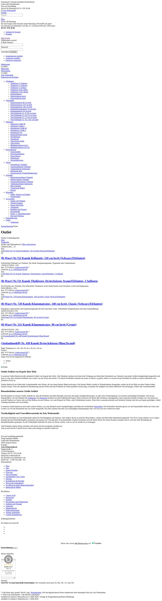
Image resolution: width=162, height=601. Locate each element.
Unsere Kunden (12, 470)
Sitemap (9, 479)
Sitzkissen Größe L (17, 126)
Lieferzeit (9, 506)
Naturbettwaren (11, 218)
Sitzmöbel (9, 192)
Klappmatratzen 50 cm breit (20, 111)
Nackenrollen (15, 152)
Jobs (7, 468)
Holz (3, 240)
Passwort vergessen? (13, 60)
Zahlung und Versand (14, 504)
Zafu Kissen (15, 143)
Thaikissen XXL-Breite (19, 92)
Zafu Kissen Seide (17, 141)
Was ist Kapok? (11, 475)
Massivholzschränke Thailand (21, 177)
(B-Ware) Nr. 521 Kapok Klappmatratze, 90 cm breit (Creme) (38, 324)
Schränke (9, 175)
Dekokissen (14, 158)
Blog (7, 466)
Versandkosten (35, 593)
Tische (8, 162)
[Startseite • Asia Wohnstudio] (8, 10)
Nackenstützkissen (17, 154)
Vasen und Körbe (16, 205)
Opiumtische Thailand (18, 165)
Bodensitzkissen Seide (18, 135)
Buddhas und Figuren (18, 209)
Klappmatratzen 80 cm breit (20, 103)
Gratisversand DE (21, 267)
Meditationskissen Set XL (20, 147)
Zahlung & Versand (13, 32)
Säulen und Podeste (17, 201)
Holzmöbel (98, 406)
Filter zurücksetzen (29, 244)
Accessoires (10, 199)
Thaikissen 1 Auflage (18, 88)
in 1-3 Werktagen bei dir (18, 270)
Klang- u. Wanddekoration (20, 214)
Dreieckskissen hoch (18, 96)
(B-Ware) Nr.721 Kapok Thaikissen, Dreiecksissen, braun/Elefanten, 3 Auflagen (49, 281)
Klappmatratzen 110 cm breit (21, 105)
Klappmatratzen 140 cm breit (21, 107)
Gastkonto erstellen (13, 58)
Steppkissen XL (16, 133)
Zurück (3, 226)
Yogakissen (14, 139)
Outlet (8, 220)
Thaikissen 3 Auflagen (18, 83)
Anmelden (13, 52)
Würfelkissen (15, 137)
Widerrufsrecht (11, 508)
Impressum (10, 498)
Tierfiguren (14, 207)
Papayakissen (15, 156)
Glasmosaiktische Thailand (20, 167)
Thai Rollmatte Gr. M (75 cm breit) (23, 115)
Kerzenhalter (15, 212)
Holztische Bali (16, 171)
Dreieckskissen (16, 94)
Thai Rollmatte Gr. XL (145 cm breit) (24, 120)
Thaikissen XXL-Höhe (19, 90)
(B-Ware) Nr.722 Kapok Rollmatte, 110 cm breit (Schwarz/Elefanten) (43, 258)
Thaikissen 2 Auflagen (18, 86)
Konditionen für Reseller (15, 481)
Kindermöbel (15, 197)
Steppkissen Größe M (18, 128)
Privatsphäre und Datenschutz (17, 502)
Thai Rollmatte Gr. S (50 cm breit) (23, 113)
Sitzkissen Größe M (17, 124)
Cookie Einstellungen (14, 515)
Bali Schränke (15, 186)
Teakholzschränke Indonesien (21, 184)
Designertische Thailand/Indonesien (23, 173)
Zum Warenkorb (7, 75)
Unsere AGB (11, 495)
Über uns (9, 472)
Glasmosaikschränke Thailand (21, 182)
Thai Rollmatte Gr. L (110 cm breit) (23, 118)
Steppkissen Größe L (18, 130)
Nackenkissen (11, 150)
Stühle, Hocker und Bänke (20, 194)
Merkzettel (5, 69)
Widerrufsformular (12, 510)
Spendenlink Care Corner (15, 477)
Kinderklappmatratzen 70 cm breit (23, 109)
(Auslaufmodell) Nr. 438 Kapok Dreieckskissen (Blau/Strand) (38, 343)
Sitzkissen (9, 122)
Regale (13, 190)
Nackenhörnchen (16, 160)
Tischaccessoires (16, 203)
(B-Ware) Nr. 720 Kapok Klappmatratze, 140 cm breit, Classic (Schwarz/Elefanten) (51, 303)
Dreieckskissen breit (17, 98)
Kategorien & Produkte (9, 77)
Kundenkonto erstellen (14, 56)
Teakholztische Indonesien (20, 169)
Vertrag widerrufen (13, 512)
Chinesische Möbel (17, 188)
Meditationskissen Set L (19, 145)
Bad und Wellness (17, 216)
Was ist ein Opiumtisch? (15, 483)
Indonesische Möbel (13, 487)
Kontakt (9, 34)
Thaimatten (10, 100)
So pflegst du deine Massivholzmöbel (20, 485)
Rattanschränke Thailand (19, 180)
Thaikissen (10, 81)
